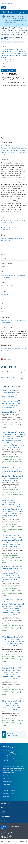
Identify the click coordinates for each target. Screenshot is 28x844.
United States (5, 266)
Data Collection (7, 223)
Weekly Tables (5, 258)
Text (2, 249)
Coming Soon (6, 784)
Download (5, 70)
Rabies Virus (6, 230)
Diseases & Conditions (8, 286)
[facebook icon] (2, 833)
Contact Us (5, 796)
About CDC (5, 807)
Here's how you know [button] (6, 3)
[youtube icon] (2, 836)
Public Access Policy (8, 793)
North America (5, 295)
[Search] (24, 7)
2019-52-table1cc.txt (7, 377)
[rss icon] (10, 836)
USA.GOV (10, 841)
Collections (5, 779)
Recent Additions (7, 782)
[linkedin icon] (10, 833)
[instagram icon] (8, 833)
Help (3, 787)
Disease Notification (9, 225)
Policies (3, 812)
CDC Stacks (8, 747)
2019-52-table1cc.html (8, 371)
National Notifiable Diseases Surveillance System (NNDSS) (13, 322)
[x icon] (5, 833)
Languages (5, 816)
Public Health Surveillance (11, 227)
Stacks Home (6, 776)
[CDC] (3, 7)
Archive (3, 821)
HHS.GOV (3, 841)
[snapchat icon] (8, 836)
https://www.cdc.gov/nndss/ (14, 25)
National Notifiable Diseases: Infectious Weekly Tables (12, 61)
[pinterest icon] (5, 836)
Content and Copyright (8, 790)
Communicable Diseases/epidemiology (14, 220)
